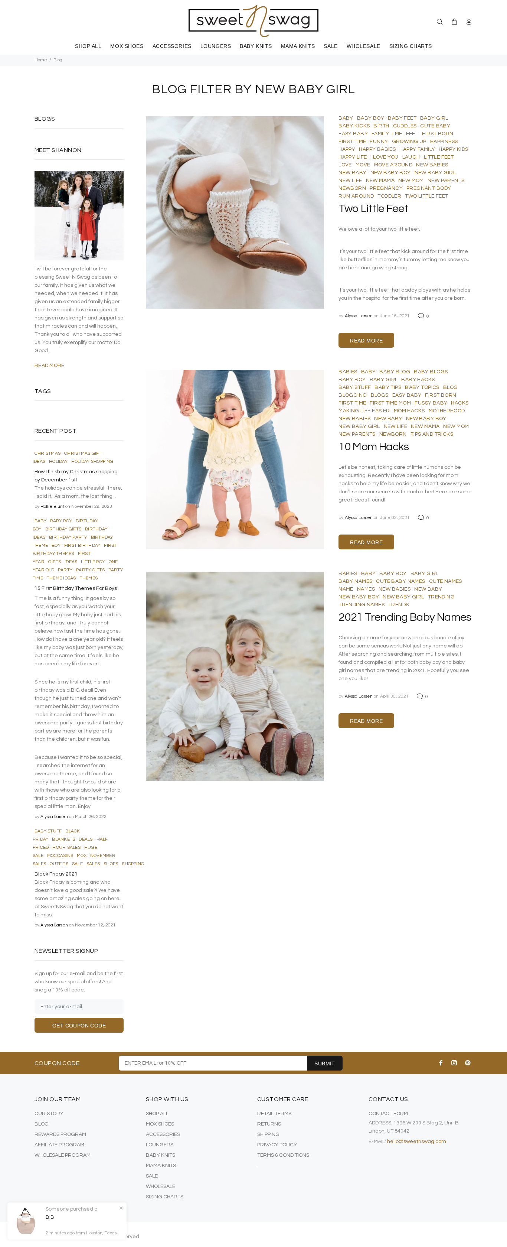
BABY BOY (370, 118)
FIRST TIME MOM (390, 403)
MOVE (363, 165)
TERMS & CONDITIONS (283, 1155)
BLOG (450, 387)
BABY (345, 118)
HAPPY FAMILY (417, 149)
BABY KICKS (354, 126)
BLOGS (380, 395)
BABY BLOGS (431, 371)
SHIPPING (268, 1134)
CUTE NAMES (445, 581)
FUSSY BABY (431, 403)
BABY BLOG (394, 371)
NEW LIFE (350, 180)
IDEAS (71, 561)
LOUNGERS (159, 1144)
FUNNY (379, 141)
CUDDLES (405, 126)
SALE (152, 1176)
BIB (50, 1217)
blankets (63, 839)
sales (93, 863)
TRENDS (398, 604)
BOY (56, 545)
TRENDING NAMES (361, 604)
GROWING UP (409, 141)
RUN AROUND (356, 196)
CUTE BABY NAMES (400, 581)
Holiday (58, 461)
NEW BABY (352, 172)
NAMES (366, 589)
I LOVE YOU (384, 157)
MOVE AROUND (393, 165)
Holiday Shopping (92, 461)
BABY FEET (402, 118)
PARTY (65, 570)
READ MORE (366, 341)
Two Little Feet (373, 208)
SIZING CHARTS (164, 1196)
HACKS (459, 403)
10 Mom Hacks (373, 446)
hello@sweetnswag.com (416, 1141)
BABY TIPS (387, 387)
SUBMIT (324, 1063)
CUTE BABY (435, 126)
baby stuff (48, 831)
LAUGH (411, 157)
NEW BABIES (432, 165)
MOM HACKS (409, 410)
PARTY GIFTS (90, 570)
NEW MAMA (380, 180)
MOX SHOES (160, 1124)
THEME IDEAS (61, 578)
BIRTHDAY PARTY (68, 537)
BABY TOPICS (422, 387)
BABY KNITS (160, 1155)
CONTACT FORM (388, 1113)
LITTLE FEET (439, 157)
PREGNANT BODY (428, 188)
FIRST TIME (352, 141)
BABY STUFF (354, 387)
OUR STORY (49, 1113)
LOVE (345, 165)
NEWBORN (352, 188)
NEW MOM (411, 180)
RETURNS (269, 1124)
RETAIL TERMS (274, 1113)
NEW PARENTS (446, 180)
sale (77, 863)
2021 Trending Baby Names (404, 617)
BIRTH (381, 126)
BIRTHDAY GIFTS (63, 529)
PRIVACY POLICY (277, 1144)
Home (41, 60)
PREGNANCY (386, 188)
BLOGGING (352, 395)
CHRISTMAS (47, 453)
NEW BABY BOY (390, 172)
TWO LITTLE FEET (426, 196)
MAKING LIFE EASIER (364, 410)
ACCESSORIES (163, 1134)
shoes (111, 863)
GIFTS (54, 561)
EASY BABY (353, 133)
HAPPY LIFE (352, 157)
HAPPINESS (444, 141)
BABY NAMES (355, 581)
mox (81, 855)
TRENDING (441, 597)
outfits (59, 863)
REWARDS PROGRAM (60, 1134)
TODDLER (389, 196)
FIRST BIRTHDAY (82, 545)
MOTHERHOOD (447, 410)
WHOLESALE (160, 1186)
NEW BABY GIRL (435, 172)
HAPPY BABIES (377, 149)
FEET (412, 133)
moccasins (60, 855)
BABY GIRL (434, 118)
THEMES (89, 578)
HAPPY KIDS (453, 149)
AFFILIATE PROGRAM (59, 1144)
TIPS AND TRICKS (431, 434)
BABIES (347, 371)
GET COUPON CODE (79, 1026)
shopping (133, 863)
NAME (345, 589)
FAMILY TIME (387, 133)
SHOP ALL (157, 1113)
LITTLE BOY (93, 561)
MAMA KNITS (161, 1165)
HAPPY (346, 149)
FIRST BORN (437, 133)
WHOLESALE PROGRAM (63, 1155)
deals (85, 839)
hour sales (66, 847)
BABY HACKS (418, 379)
